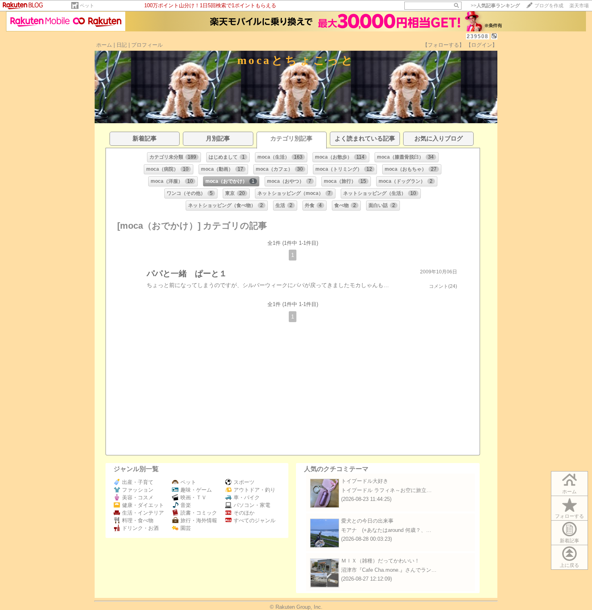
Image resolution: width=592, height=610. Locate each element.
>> (495, 5)
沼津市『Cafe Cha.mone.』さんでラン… (389, 570)
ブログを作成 (548, 5)
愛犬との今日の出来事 (367, 521)
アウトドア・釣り (254, 490)
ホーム (104, 45)
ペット (87, 5)
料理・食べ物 (137, 520)
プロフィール (147, 45)
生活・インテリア (143, 513)
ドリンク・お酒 (140, 528)
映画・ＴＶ (193, 497)
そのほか (244, 513)
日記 (121, 45)
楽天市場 (579, 5)
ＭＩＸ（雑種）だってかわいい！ (380, 561)
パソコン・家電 (252, 505)
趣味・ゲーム (196, 490)
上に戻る (569, 565)
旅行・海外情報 (198, 520)
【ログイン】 (481, 45)
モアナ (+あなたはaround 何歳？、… (386, 530)
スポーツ (244, 482)
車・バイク (247, 497)
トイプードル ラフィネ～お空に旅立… (386, 490)
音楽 (185, 505)
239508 (478, 36)
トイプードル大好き (364, 481)
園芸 (185, 528)
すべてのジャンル (254, 520)
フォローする (569, 516)
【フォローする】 (443, 45)
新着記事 (569, 541)
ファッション (137, 490)
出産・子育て (137, 482)
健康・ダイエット (143, 505)
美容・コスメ (137, 497)
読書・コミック (198, 513)
